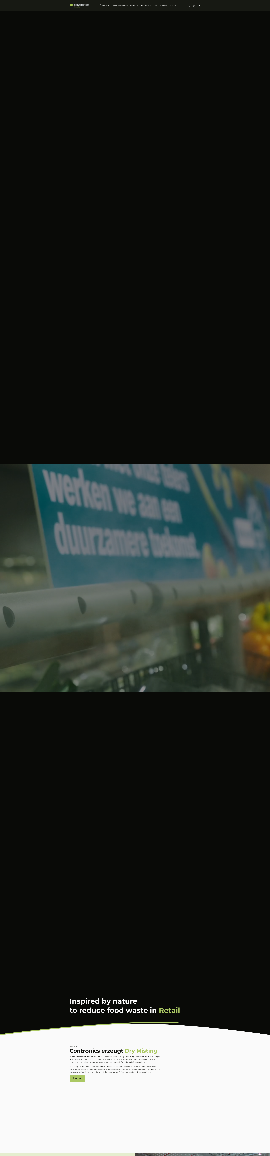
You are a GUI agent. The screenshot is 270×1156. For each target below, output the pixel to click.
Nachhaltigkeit (161, 5)
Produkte (145, 5)
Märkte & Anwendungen (184, 1150)
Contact (173, 5)
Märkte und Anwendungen (124, 5)
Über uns (103, 5)
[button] (199, 6)
